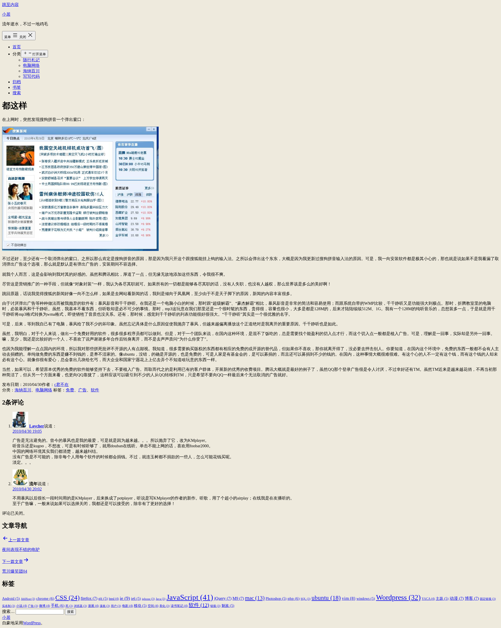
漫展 (93, 606)
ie (125, 598)
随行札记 (31, 60)
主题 (442, 599)
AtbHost (28, 598)
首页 (17, 47)
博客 (472, 598)
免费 (70, 390)
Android (11, 599)
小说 (21, 606)
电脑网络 (31, 65)
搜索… (8, 611)
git (103, 599)
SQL (306, 598)
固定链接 (488, 598)
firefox (89, 598)
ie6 (136, 599)
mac (255, 598)
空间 (153, 606)
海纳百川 (31, 71)
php (294, 598)
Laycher (36, 426)
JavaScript (189, 597)
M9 (238, 598)
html (114, 599)
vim (348, 598)
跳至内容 (10, 4)
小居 (6, 14)
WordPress (32, 623)
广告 (82, 390)
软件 (95, 390)
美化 (164, 605)
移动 (140, 606)
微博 (44, 606)
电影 (127, 606)
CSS (67, 597)
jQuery (222, 598)
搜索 (17, 93)
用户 (116, 605)
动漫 (457, 598)
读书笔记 (179, 606)
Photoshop (276, 599)
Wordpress (398, 597)
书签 (17, 87)
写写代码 (31, 76)
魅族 (228, 606)
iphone (148, 598)
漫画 (105, 605)
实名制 (8, 605)
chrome (45, 598)
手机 (57, 605)
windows (365, 599)
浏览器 (80, 605)
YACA (428, 599)
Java (160, 598)
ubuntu (326, 597)
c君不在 (61, 384)
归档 (17, 82)
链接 (215, 605)
